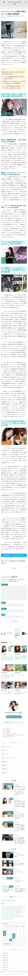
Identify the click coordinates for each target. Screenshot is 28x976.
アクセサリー (7, 746)
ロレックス (22, 907)
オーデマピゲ (5, 918)
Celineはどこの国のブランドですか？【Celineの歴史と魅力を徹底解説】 (19, 890)
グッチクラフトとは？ (9, 633)
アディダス (4, 916)
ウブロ (10, 918)
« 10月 (4, 943)
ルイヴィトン (5, 911)
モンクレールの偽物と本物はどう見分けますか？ (19, 864)
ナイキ (17, 907)
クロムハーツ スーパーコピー (10, 733)
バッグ (5, 17)
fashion (12, 907)
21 (14, 937)
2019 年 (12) (5, 969)
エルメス (4, 563)
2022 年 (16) (5, 962)
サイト (3, 614)
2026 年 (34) (5, 953)
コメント (5, 584)
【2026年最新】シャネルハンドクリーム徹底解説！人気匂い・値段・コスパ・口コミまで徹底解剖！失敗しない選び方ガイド (19, 828)
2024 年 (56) (5, 957)
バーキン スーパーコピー (14, 346)
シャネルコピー (7, 728)
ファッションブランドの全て (14, 3)
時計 (12, 646)
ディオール (19, 911)
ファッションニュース (9, 757)
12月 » (8, 943)
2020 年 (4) (5, 967)
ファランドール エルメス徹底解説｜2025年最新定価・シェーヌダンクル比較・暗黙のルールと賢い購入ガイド (7, 676)
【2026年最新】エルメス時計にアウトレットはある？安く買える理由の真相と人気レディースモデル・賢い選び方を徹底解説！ (7, 659)
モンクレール (15, 909)
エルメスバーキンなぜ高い (19, 675)
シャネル (9, 909)
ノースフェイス (5, 907)
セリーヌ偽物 (6, 731)
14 (14, 934)
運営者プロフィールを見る (14, 716)
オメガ (22, 916)
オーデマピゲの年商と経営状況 (19, 855)
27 (10, 940)
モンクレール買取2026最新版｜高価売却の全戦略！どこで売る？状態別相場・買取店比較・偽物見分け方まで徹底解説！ (19, 840)
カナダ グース (12, 911)
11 (4, 934)
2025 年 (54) (5, 955)
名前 (3, 602)
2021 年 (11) (5, 964)
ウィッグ (6, 750)
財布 (5, 769)
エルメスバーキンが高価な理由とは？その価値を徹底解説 (14, 560)
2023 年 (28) (5, 960)
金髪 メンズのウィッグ (19, 871)
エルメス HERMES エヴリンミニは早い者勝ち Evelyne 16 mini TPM (20, 693)
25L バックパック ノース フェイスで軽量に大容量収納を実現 (17, 633)
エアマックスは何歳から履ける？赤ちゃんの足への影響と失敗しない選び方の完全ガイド (19, 816)
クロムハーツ (16, 916)
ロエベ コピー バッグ (8, 729)
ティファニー (16, 913)
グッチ (3, 913)
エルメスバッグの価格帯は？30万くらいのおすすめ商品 (7, 693)
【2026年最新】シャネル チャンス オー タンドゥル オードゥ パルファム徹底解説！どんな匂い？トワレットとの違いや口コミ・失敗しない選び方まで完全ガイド (19, 790)
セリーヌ (10, 916)
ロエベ (21, 909)
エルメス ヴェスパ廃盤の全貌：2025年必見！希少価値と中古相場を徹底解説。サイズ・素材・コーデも (20, 658)
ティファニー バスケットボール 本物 (19, 881)
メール (4, 608)
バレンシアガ (9, 913)
